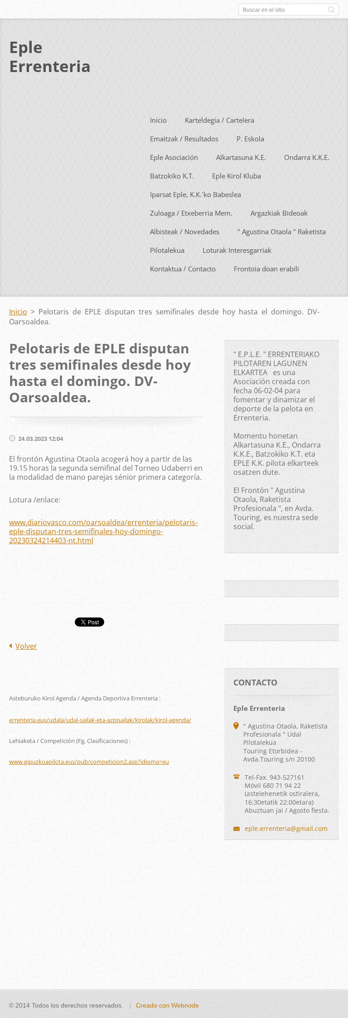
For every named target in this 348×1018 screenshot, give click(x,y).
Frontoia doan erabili (266, 268)
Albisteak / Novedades (184, 231)
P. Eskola (250, 138)
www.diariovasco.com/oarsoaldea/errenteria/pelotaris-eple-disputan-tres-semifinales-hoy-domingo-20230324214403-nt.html (103, 531)
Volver (26, 646)
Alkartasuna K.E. (241, 157)
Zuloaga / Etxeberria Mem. (191, 212)
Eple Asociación (174, 157)
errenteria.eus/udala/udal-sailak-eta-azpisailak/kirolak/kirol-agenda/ (100, 720)
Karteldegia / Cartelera (219, 120)
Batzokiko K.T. (172, 175)
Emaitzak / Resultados (184, 138)
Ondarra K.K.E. (306, 157)
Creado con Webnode (167, 1005)
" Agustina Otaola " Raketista (281, 231)
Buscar (331, 9)
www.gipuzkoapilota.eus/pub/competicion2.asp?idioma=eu (89, 761)
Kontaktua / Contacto (183, 268)
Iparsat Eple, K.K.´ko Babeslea (195, 194)
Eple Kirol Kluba (236, 175)
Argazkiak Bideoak (279, 212)
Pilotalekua (167, 250)
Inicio (158, 120)
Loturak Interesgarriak (237, 250)
